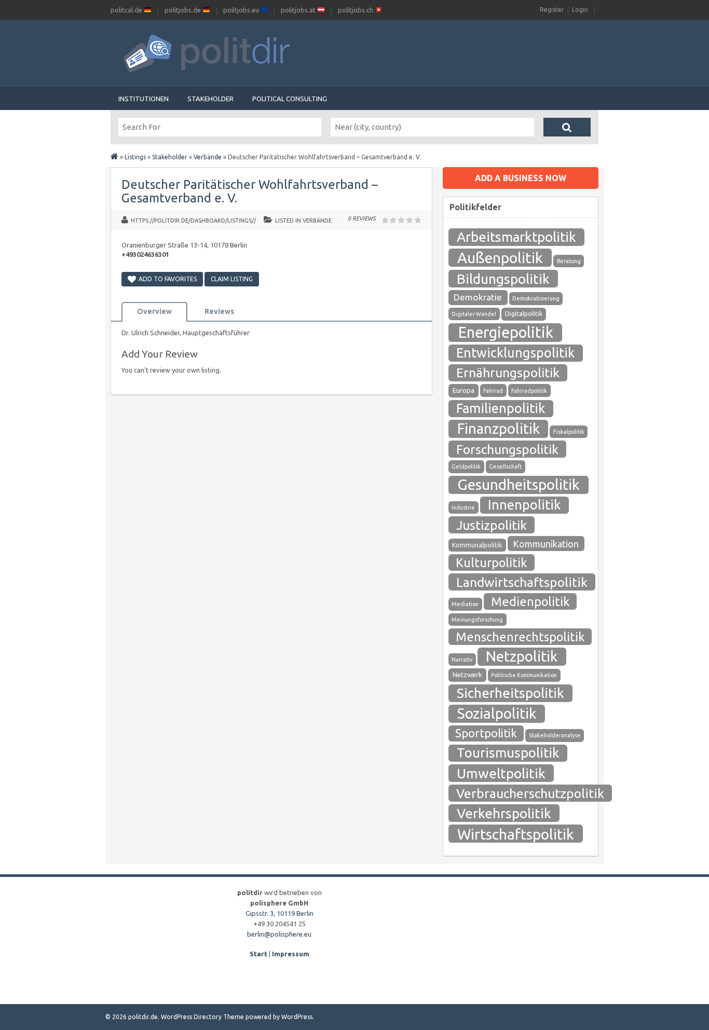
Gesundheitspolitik (518, 484)
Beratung (569, 261)
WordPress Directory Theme (202, 1016)
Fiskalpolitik (568, 432)
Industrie (463, 507)
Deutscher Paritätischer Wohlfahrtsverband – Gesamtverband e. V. (249, 191)
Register (552, 9)
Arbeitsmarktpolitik (516, 236)
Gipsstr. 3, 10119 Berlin (279, 913)
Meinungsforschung (477, 619)
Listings (135, 157)
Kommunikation (546, 544)
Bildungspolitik (503, 278)
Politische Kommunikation (524, 675)
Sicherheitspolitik (510, 693)
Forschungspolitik (507, 449)
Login (580, 9)
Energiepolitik (505, 332)
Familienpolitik (500, 408)
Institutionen (143, 98)
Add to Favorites (168, 279)
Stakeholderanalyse (555, 735)
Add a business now (520, 178)
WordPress (296, 1016)
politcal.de (127, 9)
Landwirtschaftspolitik (522, 582)
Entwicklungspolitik (515, 352)
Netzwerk (467, 675)
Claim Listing (232, 279)
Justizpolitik (491, 525)
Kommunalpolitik (477, 545)
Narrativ (462, 659)
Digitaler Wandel (474, 314)
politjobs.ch (356, 9)
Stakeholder (210, 98)
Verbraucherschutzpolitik (530, 793)
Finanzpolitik (498, 428)
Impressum (290, 953)
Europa (463, 390)
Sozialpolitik (496, 713)
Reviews (219, 311)
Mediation (465, 604)
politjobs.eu (242, 9)
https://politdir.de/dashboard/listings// (193, 220)
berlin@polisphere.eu (279, 934)
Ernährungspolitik (508, 372)
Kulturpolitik (491, 562)
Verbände (208, 157)
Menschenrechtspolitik (520, 636)
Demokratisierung (536, 298)
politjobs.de (183, 9)
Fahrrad (493, 391)
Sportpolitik (486, 732)
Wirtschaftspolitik (515, 834)
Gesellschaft (505, 466)
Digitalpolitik (523, 313)
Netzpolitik (521, 656)
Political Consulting (289, 98)
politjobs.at (299, 9)
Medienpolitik (530, 601)
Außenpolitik (500, 257)
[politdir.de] (114, 157)
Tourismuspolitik (508, 752)
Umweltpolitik (501, 773)
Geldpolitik (466, 466)
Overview (154, 311)
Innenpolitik (524, 504)
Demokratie (478, 297)
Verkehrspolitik (504, 813)
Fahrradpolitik (529, 391)
